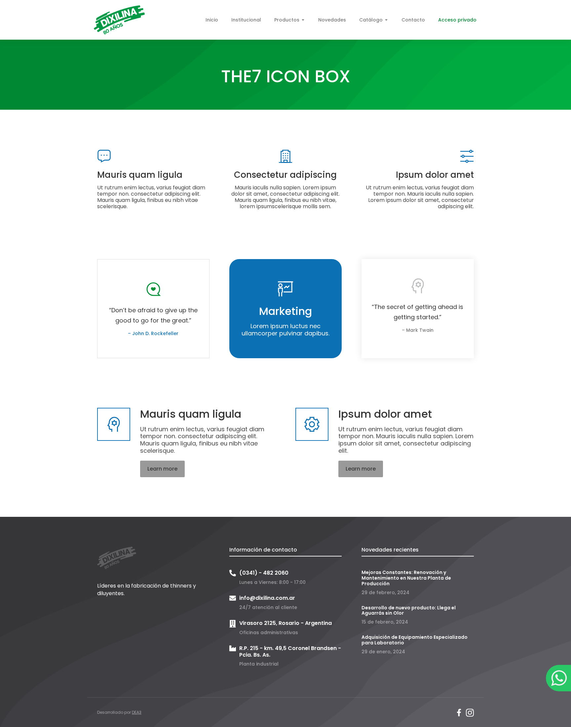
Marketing (285, 311)
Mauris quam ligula (139, 175)
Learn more (162, 469)
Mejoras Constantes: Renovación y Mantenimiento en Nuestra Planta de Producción (406, 578)
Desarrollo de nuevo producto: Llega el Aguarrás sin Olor (409, 610)
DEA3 (136, 712)
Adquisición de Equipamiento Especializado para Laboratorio (415, 640)
